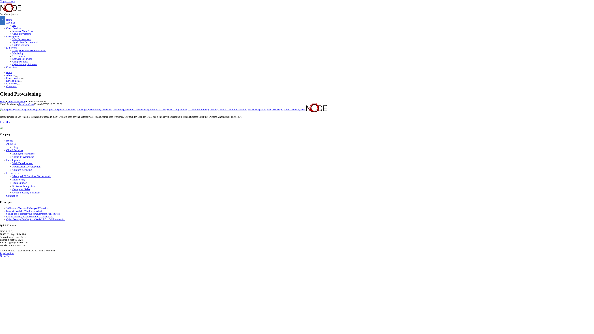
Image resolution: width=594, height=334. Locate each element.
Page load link (7, 253)
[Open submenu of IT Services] (18, 84)
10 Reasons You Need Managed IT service (27, 208)
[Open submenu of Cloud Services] (22, 78)
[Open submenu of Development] (20, 81)
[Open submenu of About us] (16, 76)
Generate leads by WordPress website (24, 211)
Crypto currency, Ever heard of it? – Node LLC (29, 216)
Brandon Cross (26, 104)
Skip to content (7, 1)
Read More (5, 122)
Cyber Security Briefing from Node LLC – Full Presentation (35, 219)
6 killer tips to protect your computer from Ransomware (33, 213)
